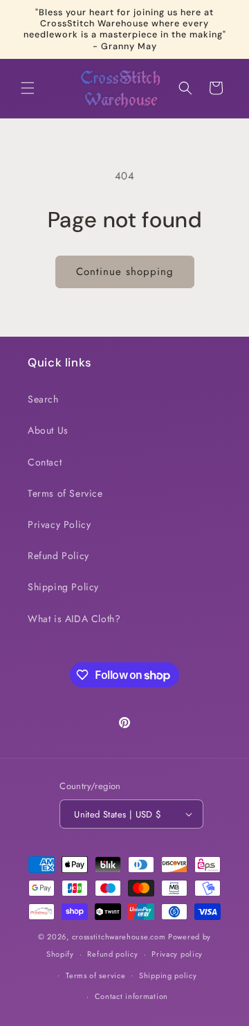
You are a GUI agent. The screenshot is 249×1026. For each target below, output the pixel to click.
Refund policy (112, 953)
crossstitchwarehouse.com (119, 936)
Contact (45, 462)
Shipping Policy (63, 587)
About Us (48, 430)
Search (43, 399)
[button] (27, 88)
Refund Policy (58, 556)
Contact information (131, 996)
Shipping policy (168, 975)
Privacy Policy (59, 524)
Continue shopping (125, 271)
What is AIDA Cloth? (74, 619)
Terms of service (95, 975)
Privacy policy (177, 953)
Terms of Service (65, 493)
